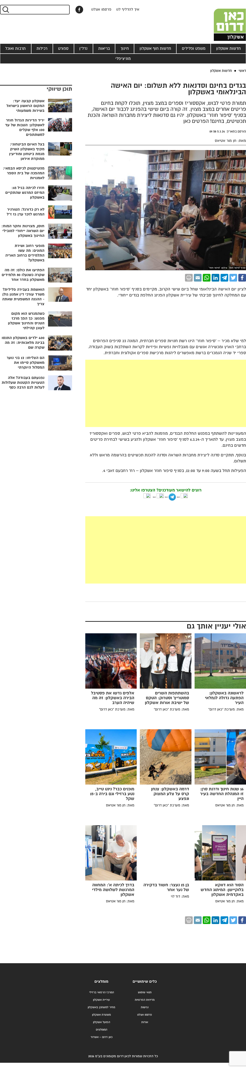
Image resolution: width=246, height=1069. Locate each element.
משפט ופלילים (193, 48)
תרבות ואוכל (15, 48)
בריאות (104, 48)
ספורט (63, 48)
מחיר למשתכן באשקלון (101, 1007)
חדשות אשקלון (228, 48)
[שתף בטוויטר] (233, 278)
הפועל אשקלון (101, 1022)
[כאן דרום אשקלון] (222, 20)
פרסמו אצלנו (101, 9)
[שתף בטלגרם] (224, 278)
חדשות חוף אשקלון (155, 48)
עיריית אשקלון (101, 1000)
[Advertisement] (129, 393)
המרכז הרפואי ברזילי (101, 992)
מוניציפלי (123, 58)
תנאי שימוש (145, 992)
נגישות (144, 1007)
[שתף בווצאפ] (206, 278)
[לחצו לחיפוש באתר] (5, 9)
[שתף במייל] (198, 278)
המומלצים (101, 1029)
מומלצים (101, 981)
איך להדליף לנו (127, 9)
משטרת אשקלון (101, 1014)
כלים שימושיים (145, 981)
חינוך (125, 48)
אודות (144, 1022)
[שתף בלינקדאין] (215, 278)
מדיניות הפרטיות (144, 1000)
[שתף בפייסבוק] (79, 9)
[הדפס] (189, 278)
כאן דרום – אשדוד (101, 1037)
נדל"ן (83, 48)
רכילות (42, 48)
